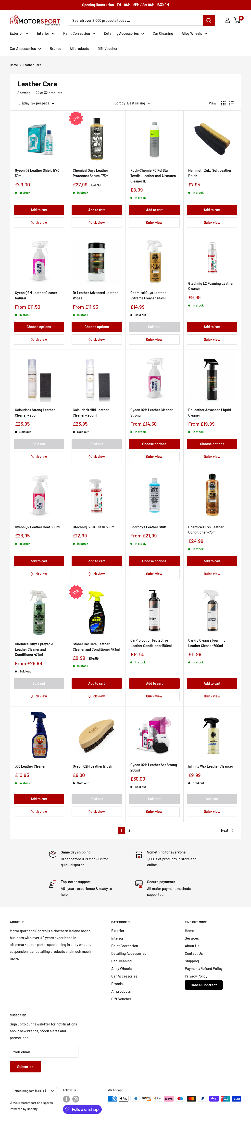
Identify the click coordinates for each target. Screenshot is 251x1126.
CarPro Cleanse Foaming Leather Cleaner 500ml (207, 643)
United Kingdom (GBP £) (29, 1091)
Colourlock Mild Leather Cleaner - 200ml (91, 412)
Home (14, 65)
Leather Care (32, 65)
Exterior (16, 33)
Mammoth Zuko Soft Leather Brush (209, 173)
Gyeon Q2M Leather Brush (92, 766)
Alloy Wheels (192, 33)
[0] (237, 20)
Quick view (39, 222)
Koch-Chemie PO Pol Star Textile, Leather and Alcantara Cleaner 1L (153, 175)
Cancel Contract (204, 985)
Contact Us (194, 953)
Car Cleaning (163, 33)
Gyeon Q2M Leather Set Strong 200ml (153, 767)
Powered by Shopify (24, 1109)
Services (192, 938)
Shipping (192, 961)
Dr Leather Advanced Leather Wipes (95, 295)
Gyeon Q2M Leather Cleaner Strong (151, 412)
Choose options (39, 327)
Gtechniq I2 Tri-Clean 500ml (94, 527)
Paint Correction (76, 33)
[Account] (227, 20)
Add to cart (39, 210)
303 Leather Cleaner (30, 766)
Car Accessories (23, 48)
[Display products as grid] (223, 103)
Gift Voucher (108, 48)
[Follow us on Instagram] (75, 1099)
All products (79, 48)
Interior (43, 33)
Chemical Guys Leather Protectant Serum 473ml (91, 173)
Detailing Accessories (121, 33)
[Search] (209, 20)
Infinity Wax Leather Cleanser (210, 766)
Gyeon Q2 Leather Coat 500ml (37, 527)
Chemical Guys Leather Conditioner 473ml (206, 530)
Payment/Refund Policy (204, 968)
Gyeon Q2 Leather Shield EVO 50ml (37, 173)
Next (224, 830)
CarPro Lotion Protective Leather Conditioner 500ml (151, 643)
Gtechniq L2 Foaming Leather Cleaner (211, 286)
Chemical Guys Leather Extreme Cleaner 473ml (148, 295)
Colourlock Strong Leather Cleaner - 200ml (35, 412)
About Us (192, 946)
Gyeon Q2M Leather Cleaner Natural (36, 295)
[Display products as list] (231, 103)
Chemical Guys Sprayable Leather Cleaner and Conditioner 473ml (34, 649)
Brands (55, 48)
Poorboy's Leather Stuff (148, 527)
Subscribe (25, 1066)
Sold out (154, 327)
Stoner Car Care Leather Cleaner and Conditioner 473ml (96, 646)
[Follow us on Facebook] (66, 1099)
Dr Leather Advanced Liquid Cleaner (209, 412)
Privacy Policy (196, 976)
